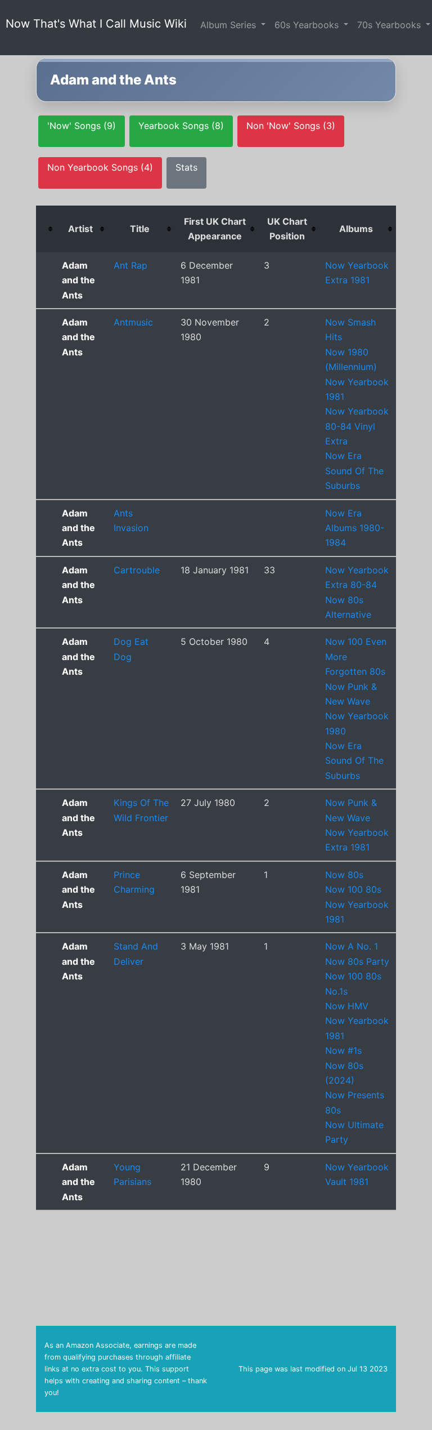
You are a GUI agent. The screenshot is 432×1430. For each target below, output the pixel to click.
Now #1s (343, 1050)
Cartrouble (137, 570)
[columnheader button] (46, 229)
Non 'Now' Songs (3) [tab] (290, 125)
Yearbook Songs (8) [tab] (181, 125)
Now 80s (344, 874)
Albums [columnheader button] (356, 228)
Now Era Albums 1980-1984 (354, 528)
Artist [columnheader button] (80, 228)
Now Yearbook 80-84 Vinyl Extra (357, 426)
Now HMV (346, 1006)
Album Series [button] (229, 24)
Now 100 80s (353, 889)
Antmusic (133, 322)
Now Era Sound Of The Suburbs (354, 470)
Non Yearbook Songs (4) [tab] (100, 167)
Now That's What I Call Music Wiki (96, 23)
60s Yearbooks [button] (307, 24)
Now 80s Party (357, 961)
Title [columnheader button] (140, 228)
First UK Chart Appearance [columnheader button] (215, 229)
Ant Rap (130, 265)
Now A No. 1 (351, 946)
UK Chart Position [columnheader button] (287, 229)
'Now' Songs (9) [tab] (81, 125)
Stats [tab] (186, 167)
